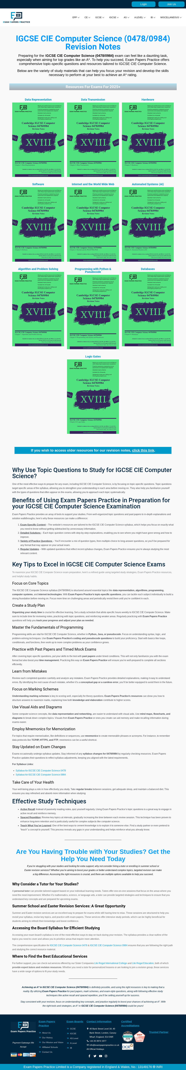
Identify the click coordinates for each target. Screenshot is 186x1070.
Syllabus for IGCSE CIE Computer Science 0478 (41, 770)
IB (152, 17)
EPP (75, 17)
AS (125, 17)
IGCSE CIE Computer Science (44, 774)
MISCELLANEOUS (169, 17)
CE (86, 17)
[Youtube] (100, 1056)
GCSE (98, 17)
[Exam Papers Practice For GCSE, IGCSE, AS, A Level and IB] (16, 17)
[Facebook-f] (89, 1056)
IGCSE (112, 17)
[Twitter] (95, 1056)
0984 (63, 774)
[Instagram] (106, 1056)
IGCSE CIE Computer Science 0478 (68, 945)
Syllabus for (22, 774)
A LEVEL (138, 17)
